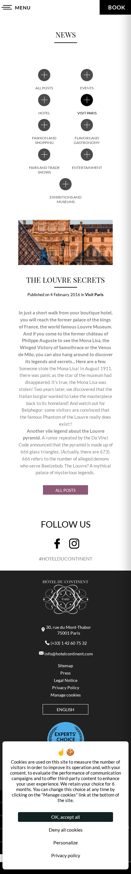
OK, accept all (65, 817)
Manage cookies (66, 695)
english (65, 709)
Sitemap (65, 665)
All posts (65, 490)
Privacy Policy (65, 687)
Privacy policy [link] (65, 855)
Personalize (65, 842)
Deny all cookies (66, 830)
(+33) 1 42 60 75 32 (69, 643)
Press (65, 673)
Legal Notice (65, 680)
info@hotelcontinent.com (68, 653)
